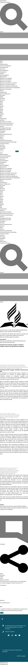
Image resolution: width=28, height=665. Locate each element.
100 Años (2, 132)
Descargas (2, 146)
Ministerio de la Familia (5, 80)
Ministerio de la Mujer (5, 81)
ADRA (1, 137)
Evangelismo (3, 72)
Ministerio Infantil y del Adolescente (9, 86)
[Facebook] (8, 635)
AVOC (1, 108)
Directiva (2, 120)
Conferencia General (5, 2)
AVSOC (1, 109)
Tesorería (2, 100)
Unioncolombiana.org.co (9, 498)
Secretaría (2, 95)
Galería (2, 149)
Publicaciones (3, 92)
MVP (1, 115)
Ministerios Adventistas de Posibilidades (10, 87)
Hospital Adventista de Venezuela (8, 142)
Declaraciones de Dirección (6, 123)
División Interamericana (6, 134)
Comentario (3, 585)
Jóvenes (2, 73)
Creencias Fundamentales (6, 125)
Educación (2, 69)
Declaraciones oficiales (5, 122)
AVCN (1, 104)
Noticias (2, 139)
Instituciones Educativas (6, 140)
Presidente (2, 131)
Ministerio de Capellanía (6, 78)
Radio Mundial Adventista (16, 341)
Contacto (2, 145)
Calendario (2, 148)
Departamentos (4, 64)
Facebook (2, 575)
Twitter (2, 576)
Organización (3, 118)
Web (1, 606)
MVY (1, 117)
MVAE (1, 111)
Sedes (1, 101)
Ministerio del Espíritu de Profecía (8, 83)
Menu (1, 302)
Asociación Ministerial (5, 66)
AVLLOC (2, 106)
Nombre (2, 600)
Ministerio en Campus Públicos (7, 84)
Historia (2, 126)
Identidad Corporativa (5, 129)
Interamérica (3, 0)
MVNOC (2, 114)
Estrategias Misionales (5, 128)
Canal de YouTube (4, 143)
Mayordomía (3, 76)
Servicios (2, 135)
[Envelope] (19, 635)
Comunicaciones (4, 67)
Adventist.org (3, 341)
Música (2, 90)
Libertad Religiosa (4, 75)
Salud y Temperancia (5, 94)
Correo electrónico (5, 602)
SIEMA (1, 97)
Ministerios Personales (5, 89)
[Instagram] (12, 635)
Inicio (1, 62)
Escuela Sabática (4, 70)
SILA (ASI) (2, 98)
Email (1, 578)
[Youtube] (15, 635)
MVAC (1, 112)
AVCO (1, 103)
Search (2, 272)
